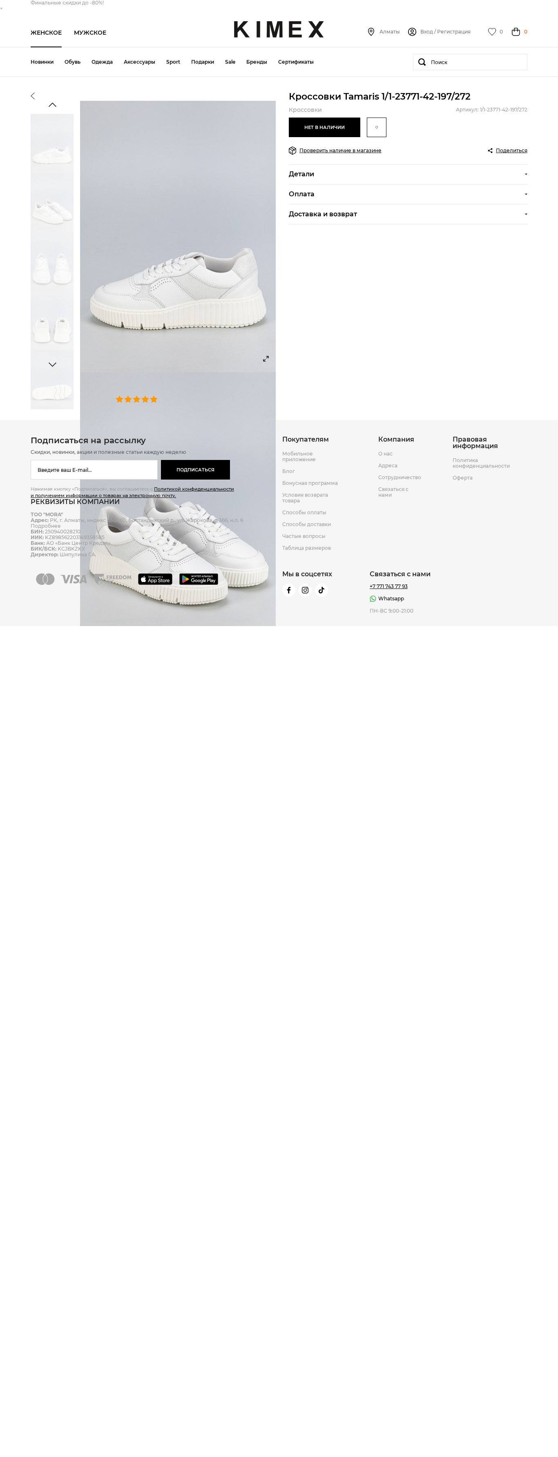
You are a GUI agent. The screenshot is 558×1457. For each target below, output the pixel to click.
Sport (173, 62)
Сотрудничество (399, 477)
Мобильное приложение (299, 456)
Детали (301, 174)
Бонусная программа (310, 483)
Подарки (202, 62)
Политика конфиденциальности (481, 463)
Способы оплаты (304, 512)
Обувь (72, 62)
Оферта (463, 478)
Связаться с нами (393, 492)
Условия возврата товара (305, 498)
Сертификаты (296, 62)
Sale (230, 62)
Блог (288, 471)
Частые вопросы (304, 536)
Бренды (256, 62)
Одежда (102, 62)
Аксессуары (139, 62)
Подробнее (46, 526)
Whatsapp (391, 598)
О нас (385, 454)
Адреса (387, 466)
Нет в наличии (324, 127)
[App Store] (156, 579)
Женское (46, 32)
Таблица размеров (306, 548)
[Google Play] (200, 579)
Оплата (302, 194)
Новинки (42, 62)
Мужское (90, 32)
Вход (426, 32)
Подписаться (195, 470)
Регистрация (454, 32)
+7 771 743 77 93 (389, 586)
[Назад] (33, 96)
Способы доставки (306, 524)
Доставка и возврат (323, 214)
